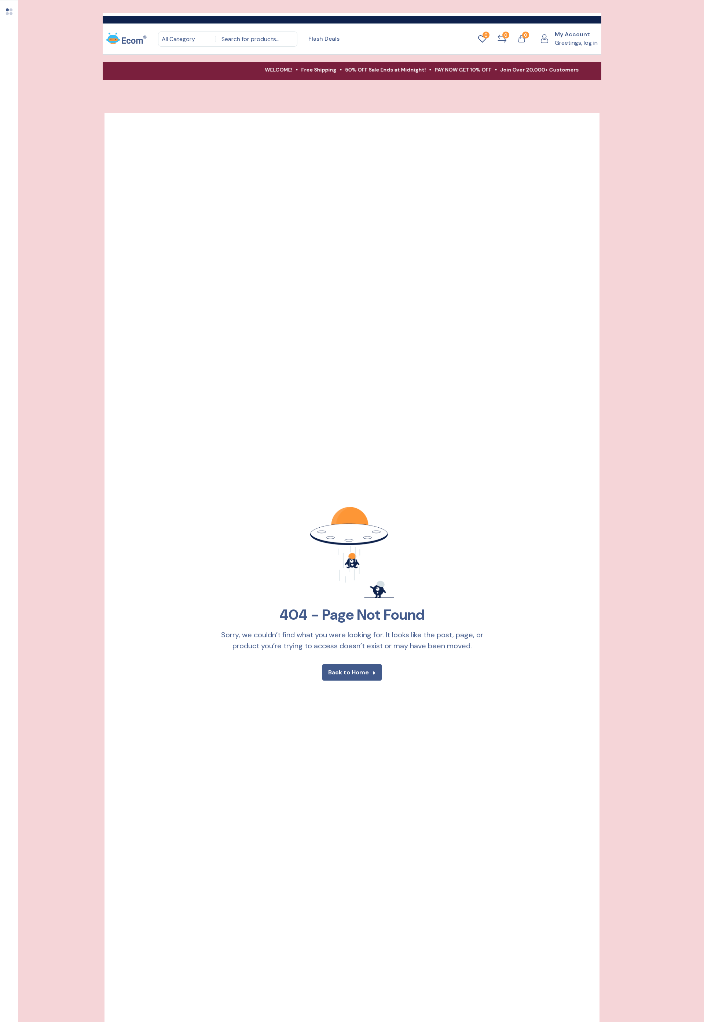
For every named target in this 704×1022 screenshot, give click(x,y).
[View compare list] (502, 38)
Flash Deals (324, 39)
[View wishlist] (482, 38)
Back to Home (348, 672)
